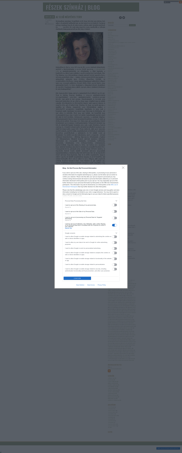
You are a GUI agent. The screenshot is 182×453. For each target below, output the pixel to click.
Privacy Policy (102, 285)
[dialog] (91, 226)
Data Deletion (80, 285)
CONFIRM (77, 278)
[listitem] (91, 201)
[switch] (114, 205)
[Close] (124, 168)
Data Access (91, 285)
